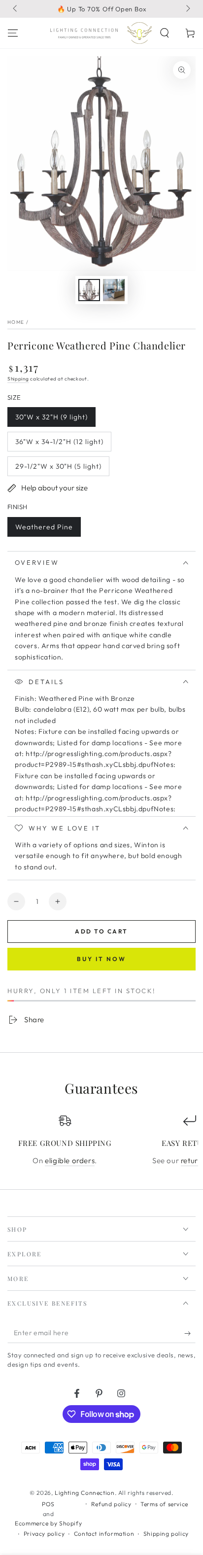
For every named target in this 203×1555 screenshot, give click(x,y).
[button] (164, 33)
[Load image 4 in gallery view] (114, 290)
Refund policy (111, 1504)
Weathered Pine (44, 529)
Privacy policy (44, 1533)
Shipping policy (166, 1533)
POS (48, 1504)
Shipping (18, 379)
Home (15, 322)
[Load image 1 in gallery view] (89, 290)
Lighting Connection (84, 1492)
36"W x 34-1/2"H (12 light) (59, 444)
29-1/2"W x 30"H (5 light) (58, 469)
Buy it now (101, 959)
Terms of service (164, 1504)
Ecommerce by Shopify (48, 1523)
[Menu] (13, 33)
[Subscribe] (190, 1333)
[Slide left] (15, 9)
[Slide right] (187, 9)
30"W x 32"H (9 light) (51, 420)
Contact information (104, 1533)
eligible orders (70, 1160)
